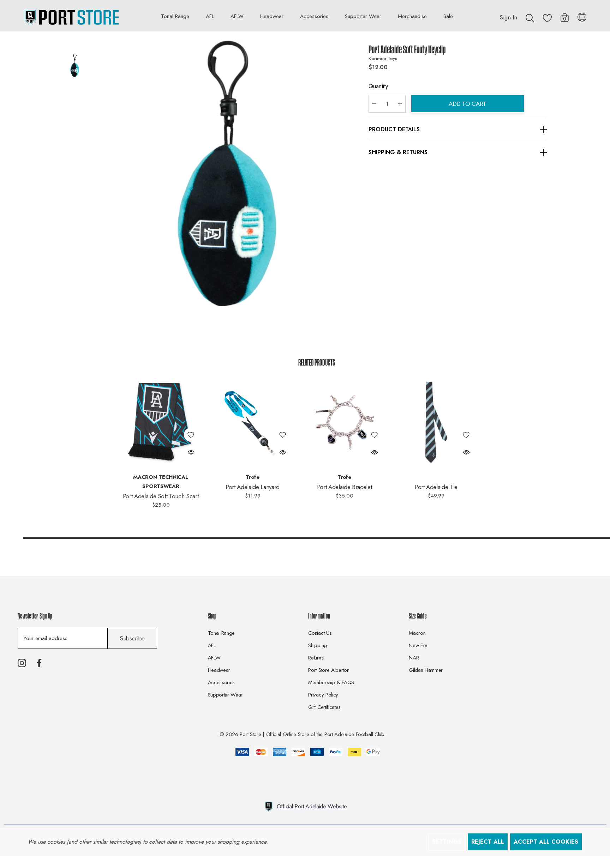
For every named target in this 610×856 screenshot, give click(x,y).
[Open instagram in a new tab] (22, 663)
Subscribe (132, 638)
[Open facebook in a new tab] (39, 663)
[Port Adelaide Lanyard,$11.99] (253, 422)
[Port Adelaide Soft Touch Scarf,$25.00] (161, 422)
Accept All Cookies (546, 842)
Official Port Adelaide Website (312, 806)
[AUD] (582, 15)
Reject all (487, 842)
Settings (447, 842)
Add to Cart (467, 104)
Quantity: (379, 86)
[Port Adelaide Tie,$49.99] (436, 422)
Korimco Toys (383, 58)
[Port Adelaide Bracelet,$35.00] (344, 422)
